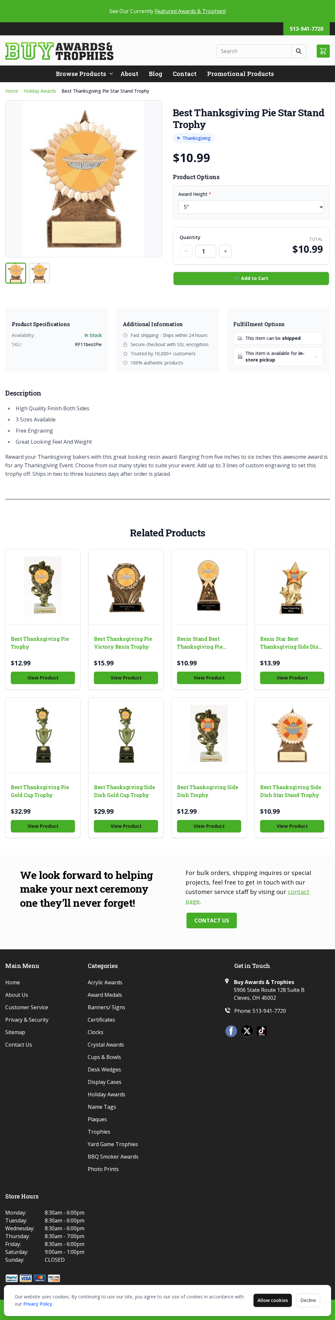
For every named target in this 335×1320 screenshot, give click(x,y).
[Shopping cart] (323, 51)
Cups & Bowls (104, 1057)
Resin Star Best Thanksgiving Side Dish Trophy (291, 643)
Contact (185, 74)
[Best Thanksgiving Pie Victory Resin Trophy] (126, 586)
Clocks (95, 1032)
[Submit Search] (298, 51)
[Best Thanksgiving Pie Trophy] (43, 586)
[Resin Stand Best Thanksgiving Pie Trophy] (209, 586)
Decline (308, 1300)
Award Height (194, 194)
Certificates (101, 1019)
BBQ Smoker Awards (113, 1156)
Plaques (97, 1119)
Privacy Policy (37, 1304)
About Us (16, 994)
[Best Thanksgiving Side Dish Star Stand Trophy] (292, 735)
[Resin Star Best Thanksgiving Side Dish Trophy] (292, 586)
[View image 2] (39, 273)
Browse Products (81, 74)
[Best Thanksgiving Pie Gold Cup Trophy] (43, 735)
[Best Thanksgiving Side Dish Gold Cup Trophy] (126, 735)
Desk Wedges (104, 1069)
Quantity (190, 237)
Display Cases (104, 1082)
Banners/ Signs (106, 1007)
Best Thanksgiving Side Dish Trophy (207, 791)
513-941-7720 (306, 28)
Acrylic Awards (105, 982)
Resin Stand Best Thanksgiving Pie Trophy (200, 643)
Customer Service (26, 1007)
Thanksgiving (197, 138)
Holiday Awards (40, 91)
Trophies (99, 1131)
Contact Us (211, 920)
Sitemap (15, 1032)
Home (11, 91)
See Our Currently (167, 11)
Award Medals (105, 994)
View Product (43, 678)
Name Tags (102, 1106)
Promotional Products (240, 74)
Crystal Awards (106, 1044)
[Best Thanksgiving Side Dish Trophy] (209, 735)
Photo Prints (103, 1169)
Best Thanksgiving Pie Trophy (40, 642)
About (129, 74)
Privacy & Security (26, 1019)
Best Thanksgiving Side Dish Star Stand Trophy (290, 791)
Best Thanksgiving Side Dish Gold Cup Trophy (124, 791)
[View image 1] (15, 273)
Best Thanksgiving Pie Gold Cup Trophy (40, 791)
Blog (155, 74)
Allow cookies (272, 1300)
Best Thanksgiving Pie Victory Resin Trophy (123, 642)
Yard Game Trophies (113, 1144)
